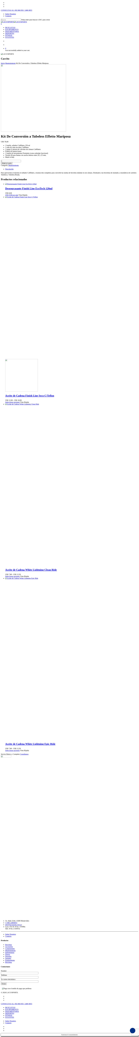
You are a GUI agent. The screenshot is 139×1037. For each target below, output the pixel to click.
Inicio (3, 63)
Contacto (8, 16)
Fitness (7, 954)
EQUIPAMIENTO (11, 29)
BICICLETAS (10, 27)
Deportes (8, 956)
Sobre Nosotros (10, 14)
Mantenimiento (10, 63)
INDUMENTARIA (12, 31)
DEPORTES (9, 33)
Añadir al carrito (7, 163)
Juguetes (8, 958)
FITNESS (8, 35)
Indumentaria (9, 952)
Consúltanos (24, 754)
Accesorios (9, 947)
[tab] (71, 169)
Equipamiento (10, 960)
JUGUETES (9, 37)
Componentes (10, 949)
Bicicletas (8, 945)
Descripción (9, 169)
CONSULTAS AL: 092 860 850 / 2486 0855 (16, 10)
